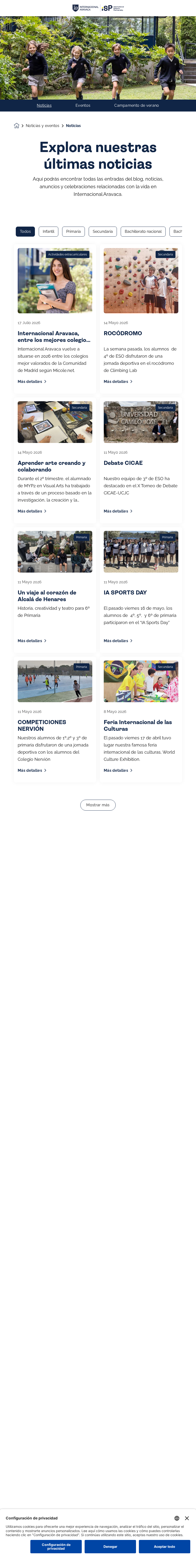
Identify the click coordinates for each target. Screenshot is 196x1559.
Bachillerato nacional (143, 231)
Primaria (73, 231)
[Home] (98, 8)
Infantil (48, 231)
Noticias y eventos (43, 126)
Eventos (83, 105)
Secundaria (103, 231)
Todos (25, 231)
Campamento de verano (136, 105)
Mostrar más (98, 805)
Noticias (44, 105)
